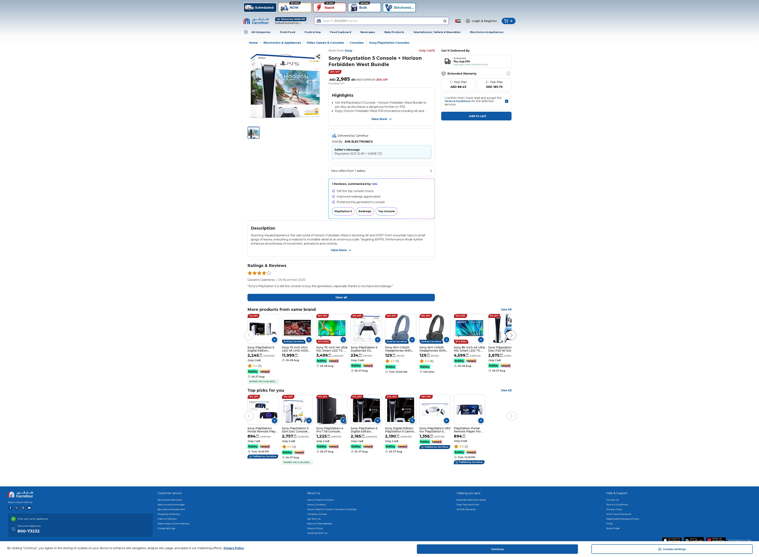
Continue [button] (497, 549)
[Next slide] (507, 331)
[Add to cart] (274, 340)
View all (341, 297)
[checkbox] (506, 101)
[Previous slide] (245, 331)
